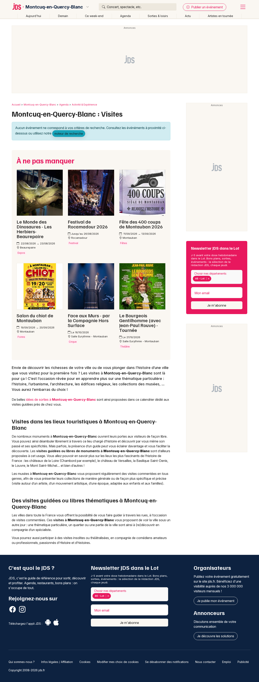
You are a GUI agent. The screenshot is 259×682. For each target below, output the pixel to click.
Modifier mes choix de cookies (118, 662)
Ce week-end (94, 16)
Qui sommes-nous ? (21, 662)
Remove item (208, 278)
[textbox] (213, 278)
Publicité (243, 662)
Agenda (125, 16)
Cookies (84, 662)
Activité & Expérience (84, 104)
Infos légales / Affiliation (57, 662)
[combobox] (216, 277)
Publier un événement (206, 7)
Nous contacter (205, 662)
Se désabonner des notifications (167, 662)
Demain (63, 16)
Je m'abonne (216, 305)
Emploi (226, 662)
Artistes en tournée (220, 16)
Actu (188, 16)
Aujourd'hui (33, 16)
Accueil (16, 104)
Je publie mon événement (215, 601)
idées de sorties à (61, 399)
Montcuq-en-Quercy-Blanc (54, 7)
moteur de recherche (68, 133)
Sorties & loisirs (158, 16)
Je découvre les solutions (215, 636)
